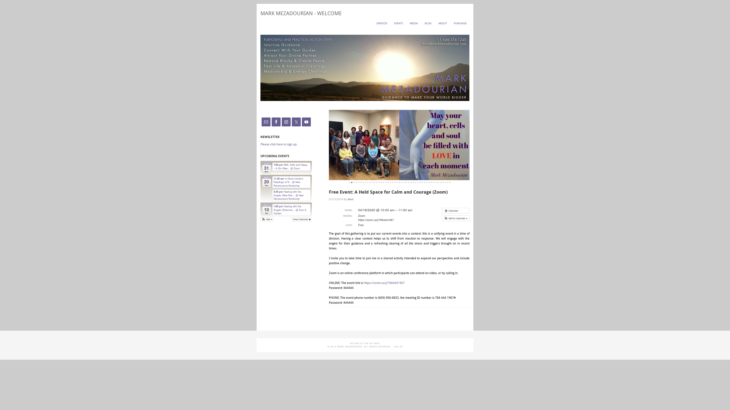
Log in (398, 346)
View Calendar (301, 219)
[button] (455, 218)
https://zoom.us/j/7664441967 (384, 283)
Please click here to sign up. (278, 144)
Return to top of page (365, 343)
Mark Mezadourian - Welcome (301, 13)
